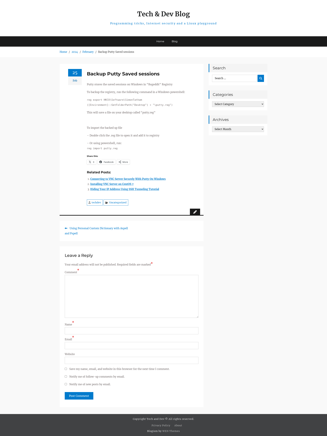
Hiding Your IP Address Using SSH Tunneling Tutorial (124, 189)
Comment (71, 272)
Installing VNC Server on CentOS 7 (112, 184)
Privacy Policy (161, 425)
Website (70, 354)
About (178, 425)
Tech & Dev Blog (163, 14)
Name (68, 324)
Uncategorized (118, 202)
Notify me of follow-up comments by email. (97, 376)
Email (68, 339)
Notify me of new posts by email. (90, 384)
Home (160, 41)
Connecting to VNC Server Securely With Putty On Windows (128, 179)
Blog (174, 41)
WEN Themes (171, 431)
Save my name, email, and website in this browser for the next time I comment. (119, 369)
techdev (96, 202)
